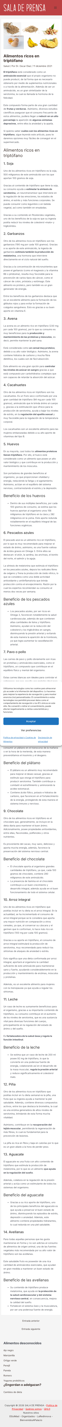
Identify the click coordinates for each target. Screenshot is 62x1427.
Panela (7, 1370)
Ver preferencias (31, 730)
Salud (6, 66)
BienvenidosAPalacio (31, 1420)
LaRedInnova (44, 1416)
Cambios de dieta (12, 1392)
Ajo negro (8, 1350)
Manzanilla (9, 1355)
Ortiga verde (10, 1360)
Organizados (28, 1416)
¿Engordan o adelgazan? (22, 1385)
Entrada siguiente (31, 1329)
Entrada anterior (31, 1320)
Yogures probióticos (13, 1380)
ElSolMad (14, 1416)
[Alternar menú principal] (55, 7)
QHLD (47, 1409)
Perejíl (6, 1365)
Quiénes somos (33, 1409)
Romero (7, 1375)
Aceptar (31, 721)
